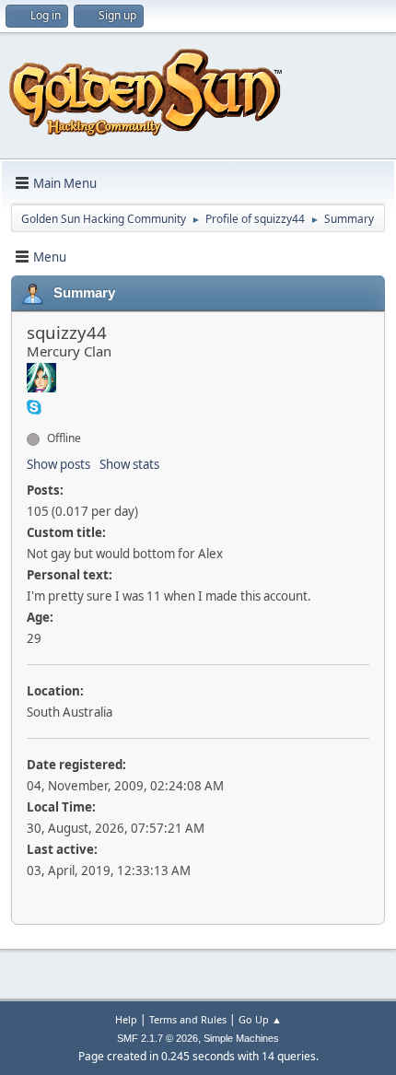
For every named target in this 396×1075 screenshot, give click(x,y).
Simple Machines (241, 1038)
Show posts (58, 464)
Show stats (129, 464)
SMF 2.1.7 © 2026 (157, 1038)
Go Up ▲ (260, 1019)
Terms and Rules (188, 1019)
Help (126, 1019)
